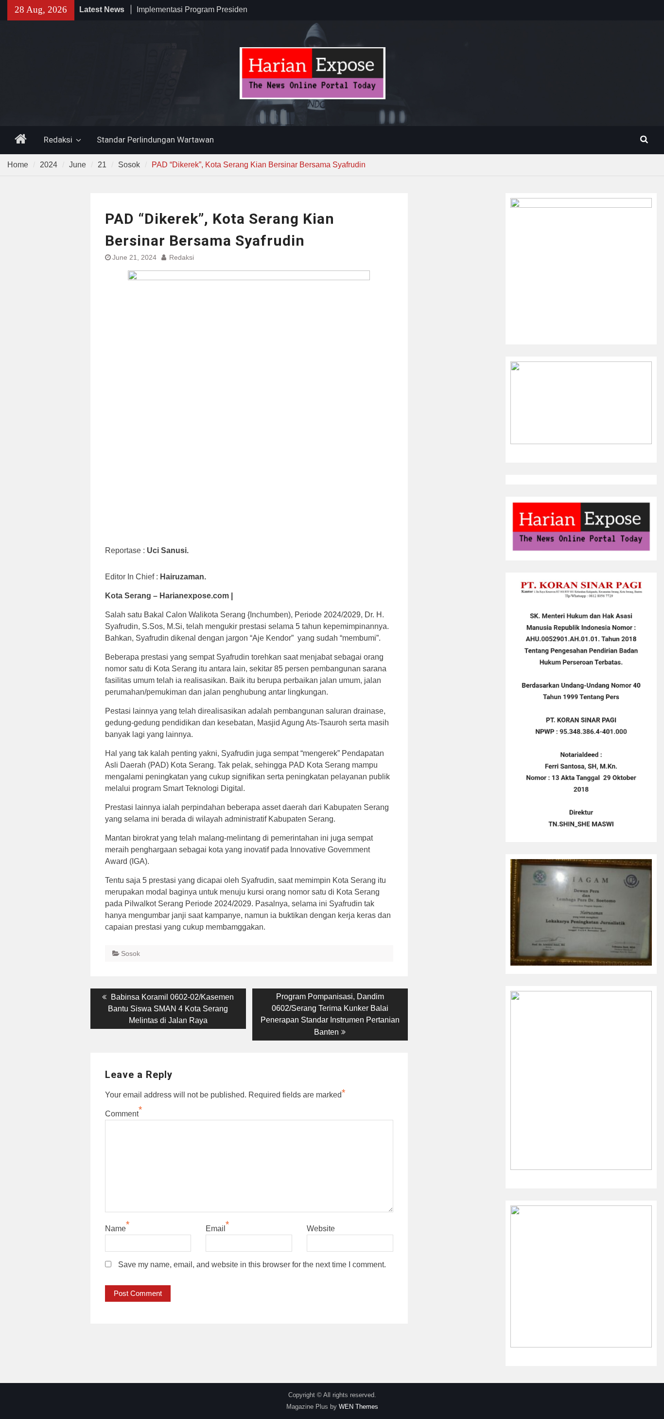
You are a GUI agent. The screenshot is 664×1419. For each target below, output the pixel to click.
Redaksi (58, 139)
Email (216, 1228)
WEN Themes (358, 1406)
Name (115, 1228)
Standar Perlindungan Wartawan (155, 139)
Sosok (130, 953)
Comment (122, 1114)
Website (321, 1228)
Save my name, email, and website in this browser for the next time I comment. (252, 1264)
